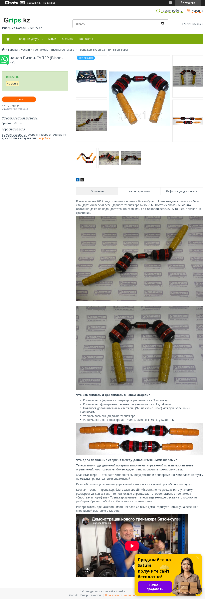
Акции (52, 39)
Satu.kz (120, 591)
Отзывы (67, 39)
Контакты (86, 39)
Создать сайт (34, 2)
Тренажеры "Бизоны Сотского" (54, 49)
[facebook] (77, 180)
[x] (82, 180)
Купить (19, 99)
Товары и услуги (28, 39)
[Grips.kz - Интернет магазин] (17, 21)
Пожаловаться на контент (120, 595)
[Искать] (162, 23)
